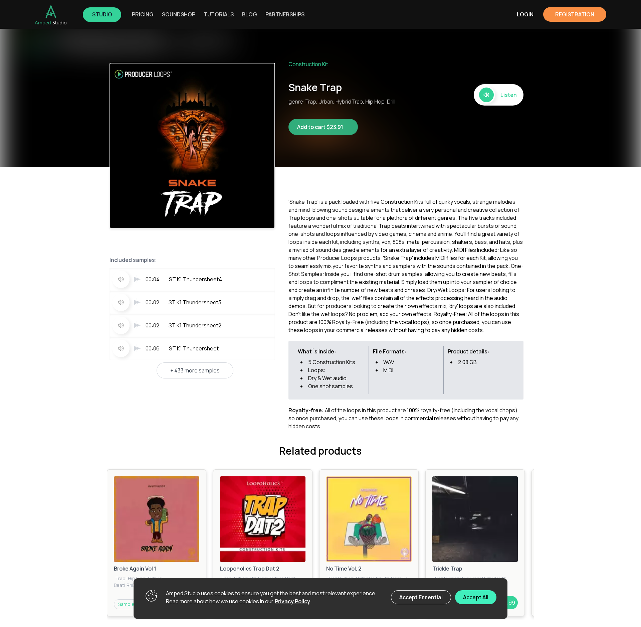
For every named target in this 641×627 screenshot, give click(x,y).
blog (249, 14)
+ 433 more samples (195, 370)
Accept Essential (421, 597)
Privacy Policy (292, 601)
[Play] (157, 519)
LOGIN (525, 14)
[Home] (51, 15)
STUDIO (102, 14)
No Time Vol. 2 (344, 568)
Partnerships (284, 14)
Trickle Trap (447, 568)
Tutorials (219, 14)
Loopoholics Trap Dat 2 (249, 568)
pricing (143, 14)
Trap (120, 578)
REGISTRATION (574, 14)
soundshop (178, 14)
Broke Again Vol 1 (135, 568)
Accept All (475, 597)
